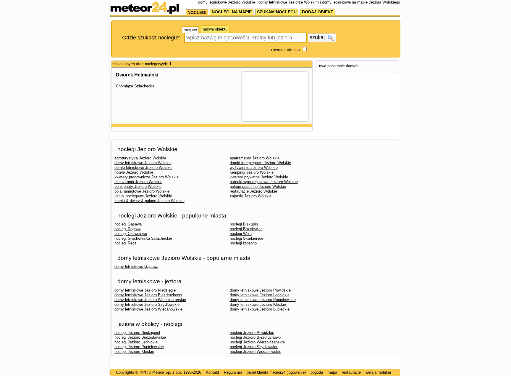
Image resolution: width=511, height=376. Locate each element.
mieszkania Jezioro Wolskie (138, 182)
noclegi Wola (241, 233)
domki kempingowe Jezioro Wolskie (260, 163)
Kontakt (212, 372)
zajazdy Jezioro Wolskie (250, 196)
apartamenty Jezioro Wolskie (254, 158)
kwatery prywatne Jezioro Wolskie (259, 177)
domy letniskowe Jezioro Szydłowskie (147, 304)
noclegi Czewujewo (130, 233)
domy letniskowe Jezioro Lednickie (260, 295)
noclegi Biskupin (244, 224)
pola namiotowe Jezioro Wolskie (141, 191)
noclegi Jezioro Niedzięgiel (137, 332)
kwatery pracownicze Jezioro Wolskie (146, 177)
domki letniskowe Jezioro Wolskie (143, 167)
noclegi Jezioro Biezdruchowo (255, 337)
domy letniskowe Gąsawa (136, 266)
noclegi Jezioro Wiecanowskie (255, 351)
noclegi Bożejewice (246, 229)
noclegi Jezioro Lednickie (136, 342)
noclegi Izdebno (243, 243)
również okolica (285, 49)
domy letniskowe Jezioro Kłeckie (258, 304)
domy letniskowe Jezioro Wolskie (143, 163)
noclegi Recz (125, 243)
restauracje (351, 372)
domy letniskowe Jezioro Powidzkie (260, 290)
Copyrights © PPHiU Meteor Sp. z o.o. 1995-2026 (158, 372)
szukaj (318, 37)
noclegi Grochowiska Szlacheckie (143, 238)
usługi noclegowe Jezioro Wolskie (143, 196)
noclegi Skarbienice (246, 238)
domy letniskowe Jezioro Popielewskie (263, 299)
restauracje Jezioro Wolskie (253, 191)
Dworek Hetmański (137, 74)
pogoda (317, 372)
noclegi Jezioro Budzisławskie (140, 337)
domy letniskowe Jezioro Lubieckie (260, 309)
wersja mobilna (378, 372)
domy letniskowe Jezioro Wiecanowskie (148, 309)
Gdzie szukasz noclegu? (151, 38)
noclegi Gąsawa (128, 224)
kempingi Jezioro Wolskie (252, 172)
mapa (332, 372)
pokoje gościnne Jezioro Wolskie (258, 186)
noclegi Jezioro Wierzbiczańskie (257, 342)
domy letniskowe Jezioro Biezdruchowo (148, 295)
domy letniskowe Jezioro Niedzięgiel (145, 290)
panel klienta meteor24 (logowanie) (276, 372)
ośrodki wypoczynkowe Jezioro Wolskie (264, 182)
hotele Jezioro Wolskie (133, 172)
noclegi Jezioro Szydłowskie (254, 347)
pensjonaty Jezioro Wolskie (137, 186)
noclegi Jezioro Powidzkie (252, 332)
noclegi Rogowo (127, 229)
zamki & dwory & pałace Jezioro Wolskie (149, 201)
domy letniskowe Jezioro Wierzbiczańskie (150, 299)
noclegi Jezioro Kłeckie (134, 351)
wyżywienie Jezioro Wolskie (254, 167)
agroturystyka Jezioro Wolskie (140, 158)
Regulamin (233, 372)
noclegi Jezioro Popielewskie (139, 347)
